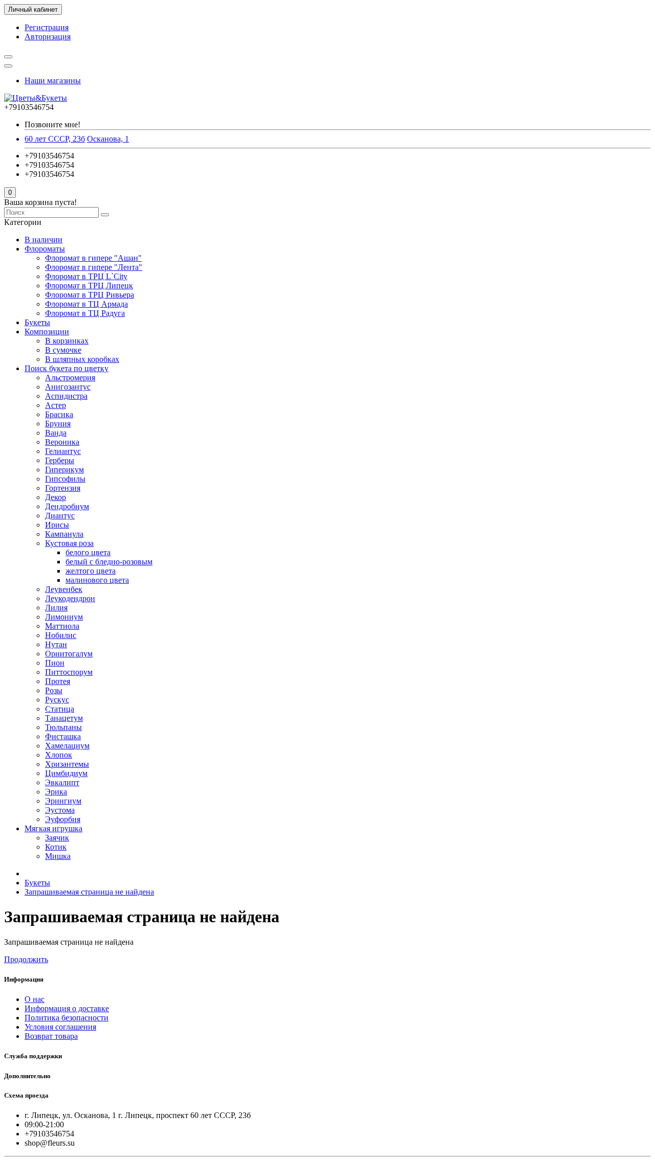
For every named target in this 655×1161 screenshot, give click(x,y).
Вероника (62, 442)
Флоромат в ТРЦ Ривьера (89, 294)
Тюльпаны (63, 727)
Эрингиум (63, 800)
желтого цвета (91, 570)
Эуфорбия (62, 819)
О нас (35, 999)
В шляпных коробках (82, 359)
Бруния (58, 423)
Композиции (47, 331)
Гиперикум (64, 469)
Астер (55, 405)
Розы (53, 690)
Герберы (59, 460)
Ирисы (57, 524)
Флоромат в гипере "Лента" (93, 267)
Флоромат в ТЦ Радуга (85, 313)
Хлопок (58, 754)
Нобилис (60, 635)
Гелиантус (63, 451)
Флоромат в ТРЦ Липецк (89, 285)
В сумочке (63, 350)
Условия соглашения (60, 1026)
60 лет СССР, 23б (55, 138)
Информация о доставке (67, 1008)
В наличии (43, 239)
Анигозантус (68, 386)
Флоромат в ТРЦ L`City (86, 276)
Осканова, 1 (108, 138)
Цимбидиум (66, 773)
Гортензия (62, 488)
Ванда (56, 432)
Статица (59, 708)
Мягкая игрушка (53, 828)
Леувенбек (63, 589)
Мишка (58, 856)
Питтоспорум (69, 672)
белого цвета (88, 552)
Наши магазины (53, 80)
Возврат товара (51, 1036)
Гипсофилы (65, 478)
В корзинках (67, 340)
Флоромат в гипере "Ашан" (93, 258)
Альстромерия (70, 377)
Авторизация (48, 36)
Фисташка (63, 736)
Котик (56, 847)
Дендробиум (67, 506)
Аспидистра (66, 396)
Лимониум (64, 616)
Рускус (57, 699)
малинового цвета (97, 580)
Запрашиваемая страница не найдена (89, 891)
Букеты (37, 322)
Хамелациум (67, 745)
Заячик (57, 837)
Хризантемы (67, 764)
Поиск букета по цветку (66, 368)
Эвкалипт (62, 782)
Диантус (60, 515)
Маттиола (62, 626)
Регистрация (47, 27)
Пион (54, 662)
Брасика (59, 414)
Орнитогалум (69, 653)
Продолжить (26, 959)
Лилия (56, 607)
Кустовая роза (69, 543)
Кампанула (64, 534)
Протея (57, 681)
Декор (55, 497)
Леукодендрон (70, 598)
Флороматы (45, 248)
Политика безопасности (66, 1017)
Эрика (56, 791)
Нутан (56, 644)
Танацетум (64, 718)
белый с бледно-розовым (109, 561)
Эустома (60, 810)
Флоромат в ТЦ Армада (86, 304)
